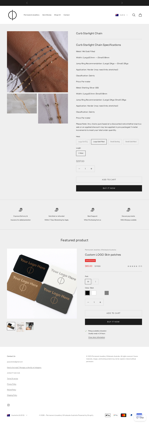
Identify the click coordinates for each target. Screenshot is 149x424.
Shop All (57, 15)
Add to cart (109, 179)
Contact (67, 15)
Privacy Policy (11, 384)
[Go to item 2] (20, 327)
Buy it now (109, 188)
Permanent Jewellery (31, 15)
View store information (96, 337)
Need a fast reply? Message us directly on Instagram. (24, 367)
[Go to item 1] (11, 326)
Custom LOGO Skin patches (103, 254)
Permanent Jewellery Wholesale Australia (100, 250)
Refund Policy (11, 390)
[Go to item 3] (30, 326)
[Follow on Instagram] (8, 405)
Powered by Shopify (85, 415)
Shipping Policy (12, 395)
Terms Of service (12, 378)
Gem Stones (46, 15)
